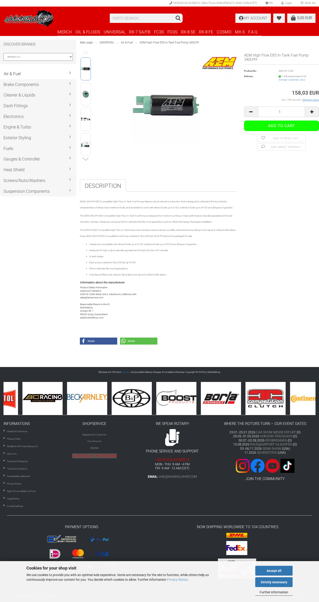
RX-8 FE (206, 31)
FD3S (172, 31)
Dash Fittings (16, 105)
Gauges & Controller (22, 159)
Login (288, 3)
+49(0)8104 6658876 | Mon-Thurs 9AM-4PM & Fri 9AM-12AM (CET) (214, 3)
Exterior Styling (17, 137)
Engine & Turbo (17, 127)
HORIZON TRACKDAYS (276, 436)
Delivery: (248, 76)
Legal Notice (13, 498)
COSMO (224, 31)
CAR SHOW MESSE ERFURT (276, 432)
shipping (126, 372)
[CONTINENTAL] (293, 398)
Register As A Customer (94, 434)
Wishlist (94, 448)
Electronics (14, 116)
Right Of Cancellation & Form (21, 491)
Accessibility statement (18, 476)
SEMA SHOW (271, 448)
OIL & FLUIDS (87, 31)
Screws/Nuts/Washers (24, 180)
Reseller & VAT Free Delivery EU (22, 446)
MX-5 (240, 31)
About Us (12, 453)
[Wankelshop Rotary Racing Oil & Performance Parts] (53, 18)
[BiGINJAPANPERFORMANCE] (115, 398)
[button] (98, 341)
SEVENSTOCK (267, 452)
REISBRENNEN (276, 440)
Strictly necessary (274, 582)
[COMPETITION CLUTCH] (249, 398)
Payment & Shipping (17, 461)
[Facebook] (258, 465)
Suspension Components (27, 191)
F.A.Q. (253, 31)
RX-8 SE (188, 31)
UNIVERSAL (115, 31)
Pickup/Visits (13, 439)
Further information (274, 592)
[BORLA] (204, 398)
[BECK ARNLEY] (70, 398)
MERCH (64, 31)
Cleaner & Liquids (19, 95)
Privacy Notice (177, 579)
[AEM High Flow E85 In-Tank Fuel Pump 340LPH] (166, 106)
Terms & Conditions (17, 468)
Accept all (274, 571)
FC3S (159, 31)
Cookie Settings (15, 506)
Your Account (94, 441)
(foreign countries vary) (292, 79)
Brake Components (21, 84)
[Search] (178, 18)
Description (103, 185)
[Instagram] (243, 465)
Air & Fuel (12, 73)
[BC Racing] (26, 398)
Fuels (8, 148)
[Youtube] (265, 465)
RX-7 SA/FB (139, 31)
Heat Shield (14, 169)
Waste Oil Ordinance (17, 431)
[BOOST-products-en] (159, 398)
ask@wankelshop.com (178, 476)
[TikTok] (287, 465)
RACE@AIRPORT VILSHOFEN (271, 444)
